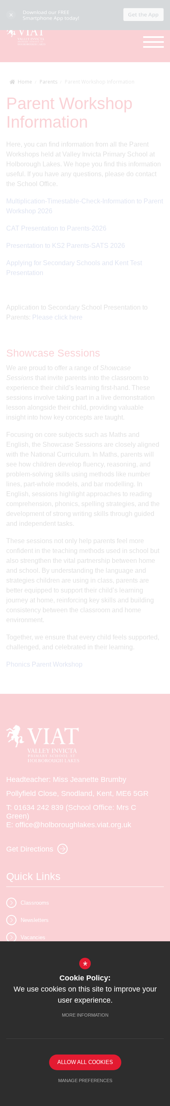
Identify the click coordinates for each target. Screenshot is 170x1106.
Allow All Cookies (85, 1062)
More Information (85, 1015)
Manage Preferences (85, 1080)
